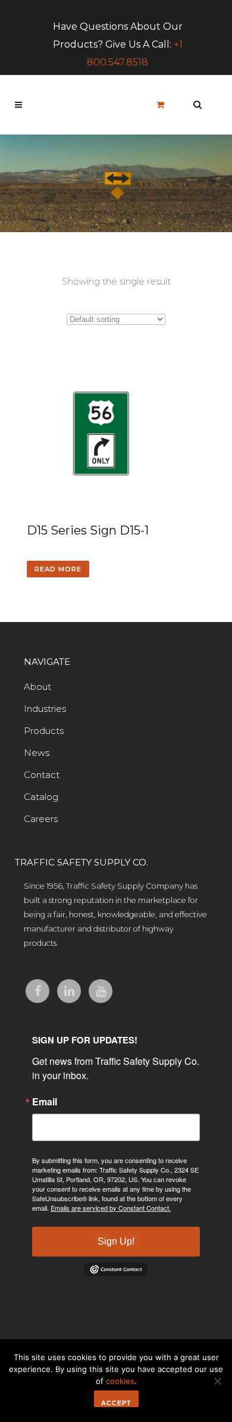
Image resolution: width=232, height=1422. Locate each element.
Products (44, 730)
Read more (58, 569)
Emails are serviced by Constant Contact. (111, 1207)
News (36, 752)
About (37, 686)
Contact (41, 774)
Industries (45, 708)
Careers (41, 818)
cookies (120, 1381)
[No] (217, 1381)
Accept (116, 1403)
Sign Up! (116, 1241)
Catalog (41, 796)
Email (44, 1102)
